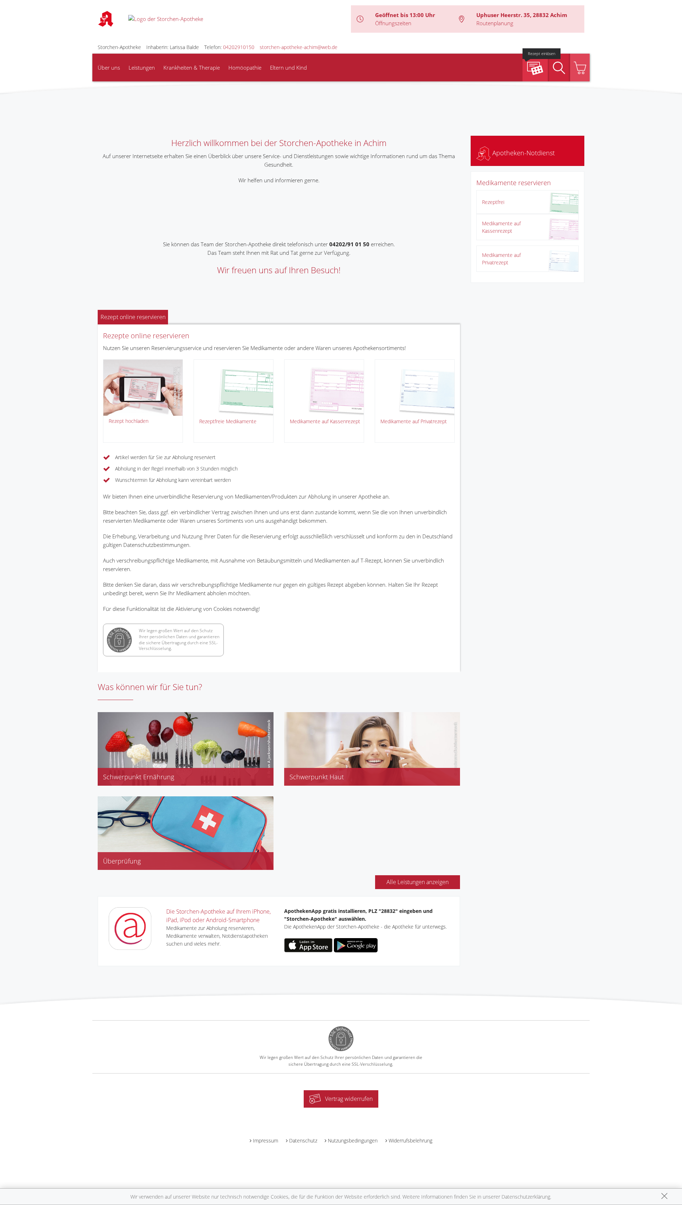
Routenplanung (494, 23)
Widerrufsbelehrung (410, 1140)
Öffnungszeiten (393, 23)
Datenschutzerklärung (526, 1196)
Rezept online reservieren (133, 317)
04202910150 (238, 47)
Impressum (265, 1140)
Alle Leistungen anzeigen (417, 882)
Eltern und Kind (288, 67)
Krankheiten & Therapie (191, 67)
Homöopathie (244, 67)
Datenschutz (303, 1140)
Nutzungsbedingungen (353, 1140)
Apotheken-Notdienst (523, 153)
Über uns (109, 67)
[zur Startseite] (165, 18)
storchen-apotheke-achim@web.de (298, 47)
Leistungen (142, 67)
